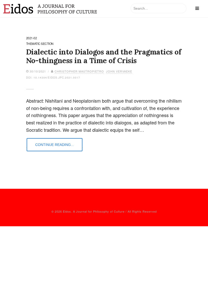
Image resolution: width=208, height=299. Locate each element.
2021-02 (31, 38)
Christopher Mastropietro (79, 71)
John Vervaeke (119, 71)
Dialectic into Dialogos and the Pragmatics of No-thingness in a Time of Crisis (103, 56)
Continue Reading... (54, 145)
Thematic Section (40, 44)
